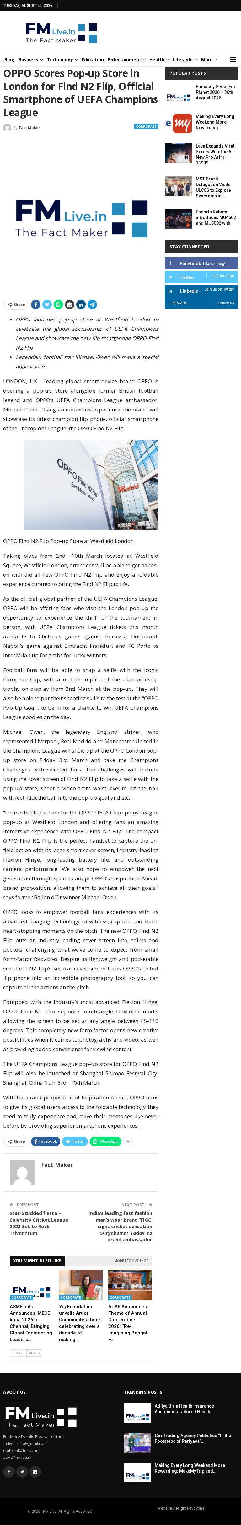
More (207, 59)
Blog (9, 59)
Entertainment (124, 59)
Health (156, 59)
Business (28, 59)
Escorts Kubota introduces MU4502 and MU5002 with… (216, 217)
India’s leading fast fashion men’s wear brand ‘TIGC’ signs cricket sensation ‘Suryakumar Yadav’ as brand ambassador (120, 1226)
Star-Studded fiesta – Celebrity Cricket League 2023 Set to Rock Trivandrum (38, 1223)
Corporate (146, 126)
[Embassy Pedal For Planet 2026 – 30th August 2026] (178, 94)
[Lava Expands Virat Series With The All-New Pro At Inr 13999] (178, 153)
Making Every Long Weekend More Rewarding (215, 122)
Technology (60, 59)
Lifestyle (183, 59)
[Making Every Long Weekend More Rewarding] (178, 124)
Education (93, 59)
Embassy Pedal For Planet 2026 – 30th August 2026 (216, 92)
